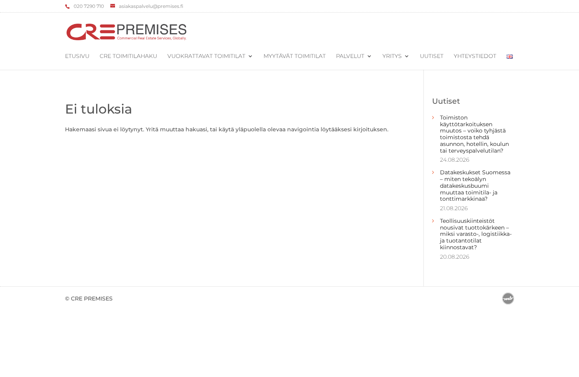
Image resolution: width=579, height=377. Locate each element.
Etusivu (77, 56)
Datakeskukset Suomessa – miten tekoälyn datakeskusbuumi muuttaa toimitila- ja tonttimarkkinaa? (475, 185)
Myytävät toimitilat (295, 56)
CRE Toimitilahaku (128, 56)
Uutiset (432, 56)
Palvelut (350, 56)
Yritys (392, 56)
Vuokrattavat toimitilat (206, 56)
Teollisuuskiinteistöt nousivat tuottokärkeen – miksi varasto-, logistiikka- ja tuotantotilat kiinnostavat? (476, 234)
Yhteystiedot (475, 56)
